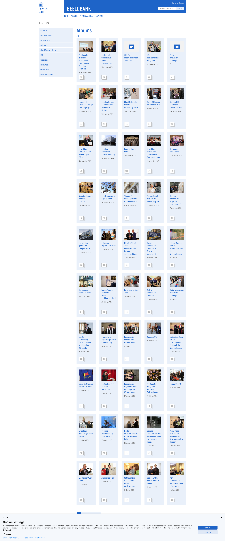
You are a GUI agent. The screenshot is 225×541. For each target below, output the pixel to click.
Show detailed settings (11, 538)
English (6, 517)
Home (41, 23)
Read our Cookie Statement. (35, 538)
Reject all (207, 532)
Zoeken (179, 8)
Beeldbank (79, 8)
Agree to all (208, 528)
